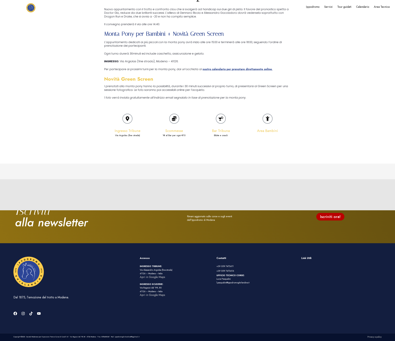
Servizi (328, 7)
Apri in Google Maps (152, 277)
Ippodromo (313, 7)
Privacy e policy (375, 336)
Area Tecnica (382, 7)
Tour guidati (344, 7)
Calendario (362, 7)
